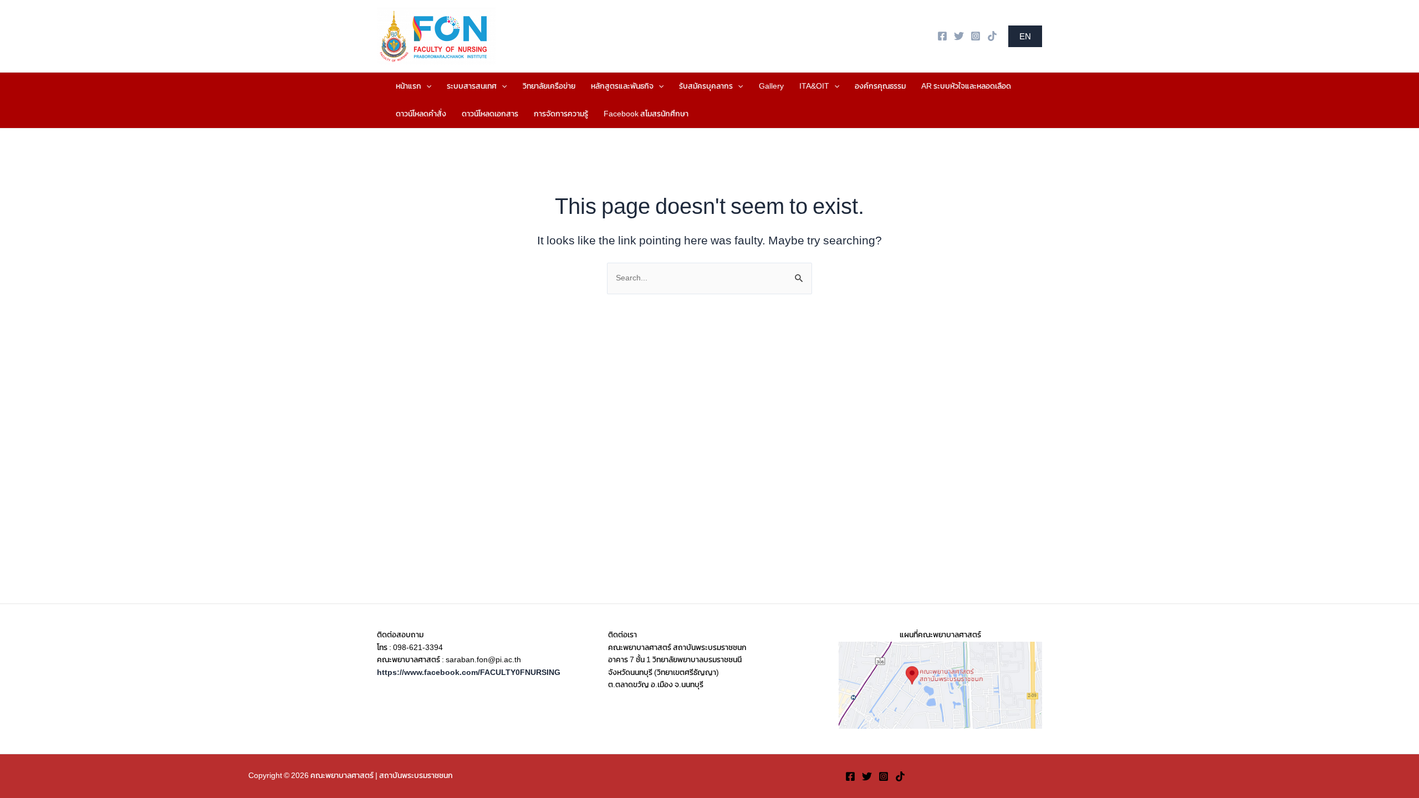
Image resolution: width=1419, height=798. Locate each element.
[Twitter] (959, 36)
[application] (426, 86)
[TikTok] (992, 36)
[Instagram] (976, 36)
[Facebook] (942, 36)
